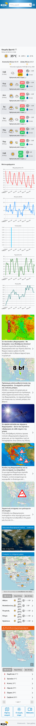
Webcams (30, 713)
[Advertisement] (18, 27)
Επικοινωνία (21, 723)
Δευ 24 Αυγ (28, 596)
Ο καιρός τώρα (19, 714)
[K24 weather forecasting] (4, 4)
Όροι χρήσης (31, 723)
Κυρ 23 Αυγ (18, 596)
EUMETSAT (30, 527)
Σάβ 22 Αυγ (7, 596)
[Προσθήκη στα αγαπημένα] (16, 49)
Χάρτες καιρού (7, 714)
